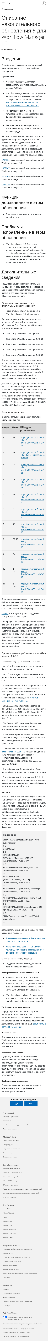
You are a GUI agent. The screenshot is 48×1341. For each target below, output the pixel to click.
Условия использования (10, 1333)
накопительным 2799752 (13, 751)
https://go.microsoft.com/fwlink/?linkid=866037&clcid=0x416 (32, 543)
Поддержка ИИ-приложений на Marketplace (17, 1257)
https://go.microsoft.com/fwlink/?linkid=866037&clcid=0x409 (32, 441)
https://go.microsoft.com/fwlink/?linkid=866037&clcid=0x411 (32, 468)
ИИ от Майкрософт (9, 1209)
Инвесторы (6, 1306)
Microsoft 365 (7, 1121)
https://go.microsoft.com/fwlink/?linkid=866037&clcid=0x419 (32, 557)
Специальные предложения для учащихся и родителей (21, 1193)
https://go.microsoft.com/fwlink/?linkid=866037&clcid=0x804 (32, 572)
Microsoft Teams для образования (14, 1177)
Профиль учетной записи (11, 1141)
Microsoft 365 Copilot (10, 1233)
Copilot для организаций (11, 1117)
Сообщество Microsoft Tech (12, 1261)
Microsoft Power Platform (11, 1269)
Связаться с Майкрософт (11, 1329)
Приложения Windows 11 (11, 1129)
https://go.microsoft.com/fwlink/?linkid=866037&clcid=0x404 (32, 587)
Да (16, 1103)
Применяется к (10, 49)
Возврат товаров (8, 1153)
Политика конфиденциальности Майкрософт (17, 1302)
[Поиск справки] (9, 3)
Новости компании (9, 1297)
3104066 (6, 176)
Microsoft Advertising (9, 1229)
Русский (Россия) (12, 1313)
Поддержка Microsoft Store (11, 1149)
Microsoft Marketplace (10, 1265)
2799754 (6, 160)
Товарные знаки (25, 1333)
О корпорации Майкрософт (12, 1293)
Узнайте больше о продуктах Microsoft (15, 1125)
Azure (5, 1217)
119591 (5, 613)
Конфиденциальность (28, 1329)
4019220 (6, 184)
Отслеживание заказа (10, 1157)
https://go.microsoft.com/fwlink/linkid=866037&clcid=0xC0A (33, 455)
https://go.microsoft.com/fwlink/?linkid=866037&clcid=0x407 (32, 483)
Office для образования (10, 1185)
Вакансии (6, 1289)
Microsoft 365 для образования (13, 1181)
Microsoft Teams (8, 1237)
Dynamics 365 (7, 1221)
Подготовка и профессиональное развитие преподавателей (22, 1189)
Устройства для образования (12, 1173)
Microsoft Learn (8, 1253)
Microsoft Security (8, 1213)
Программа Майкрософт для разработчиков (17, 1249)
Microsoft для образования (11, 1169)
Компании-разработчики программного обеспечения (20, 1274)
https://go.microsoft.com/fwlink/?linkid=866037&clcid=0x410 (32, 513)
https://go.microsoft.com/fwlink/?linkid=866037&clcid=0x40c (32, 498)
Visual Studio (7, 1278)
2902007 (6, 168)
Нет (31, 1103)
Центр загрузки (8, 1145)
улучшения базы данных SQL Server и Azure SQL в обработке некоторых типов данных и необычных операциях (25, 949)
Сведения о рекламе (9, 1337)
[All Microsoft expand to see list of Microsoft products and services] (3, 3)
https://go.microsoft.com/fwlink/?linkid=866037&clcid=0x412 (32, 528)
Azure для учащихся (9, 1197)
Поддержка (7, 9)
